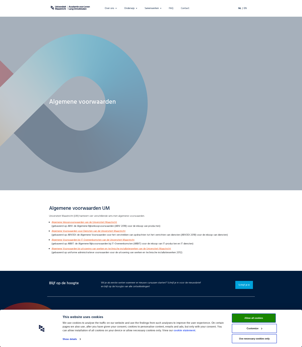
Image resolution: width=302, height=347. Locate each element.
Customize (252, 328)
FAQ (171, 8)
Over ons (109, 8)
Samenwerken (152, 8)
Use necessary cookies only (254, 338)
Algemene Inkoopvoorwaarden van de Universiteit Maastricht (84, 222)
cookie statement (184, 330)
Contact (185, 8)
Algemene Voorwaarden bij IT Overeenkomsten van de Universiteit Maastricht (93, 240)
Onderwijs (129, 8)
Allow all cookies (253, 318)
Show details (70, 339)
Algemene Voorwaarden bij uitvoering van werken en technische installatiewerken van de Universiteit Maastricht (111, 249)
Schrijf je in (244, 285)
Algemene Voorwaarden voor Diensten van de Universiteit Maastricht (89, 231)
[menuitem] (3, 2)
